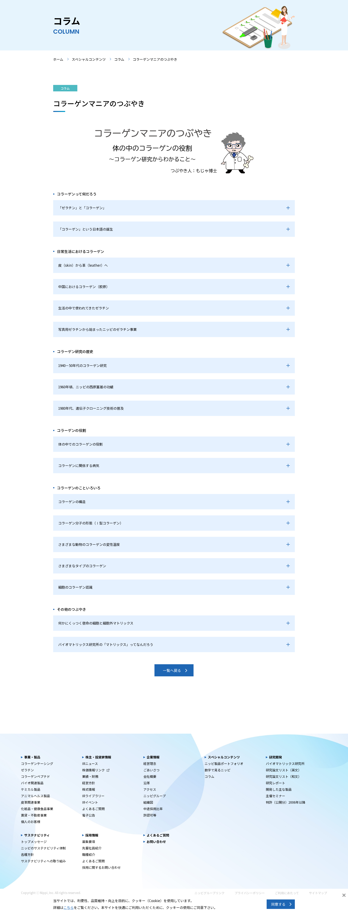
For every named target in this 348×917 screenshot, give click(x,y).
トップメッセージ (34, 841)
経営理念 (149, 763)
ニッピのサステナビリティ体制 (43, 848)
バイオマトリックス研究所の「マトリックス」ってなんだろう (105, 644)
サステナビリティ (37, 835)
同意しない (344, 895)
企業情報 (153, 757)
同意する (278, 904)
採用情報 (91, 835)
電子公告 (88, 815)
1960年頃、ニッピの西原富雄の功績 (85, 386)
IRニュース (90, 763)
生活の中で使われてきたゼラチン (83, 307)
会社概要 (149, 776)
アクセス (149, 789)
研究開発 (275, 757)
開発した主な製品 (279, 789)
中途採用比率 (153, 808)
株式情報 (88, 789)
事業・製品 (32, 757)
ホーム (58, 59)
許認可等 (149, 815)
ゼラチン (27, 770)
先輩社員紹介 (92, 848)
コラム (119, 59)
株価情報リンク (93, 770)
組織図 (148, 802)
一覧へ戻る (172, 670)
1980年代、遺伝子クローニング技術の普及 (91, 408)
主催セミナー (275, 795)
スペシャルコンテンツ (89, 59)
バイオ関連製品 (32, 782)
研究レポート (275, 782)
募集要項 (88, 841)
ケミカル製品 (30, 789)
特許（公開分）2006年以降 (285, 802)
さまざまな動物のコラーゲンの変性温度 (89, 544)
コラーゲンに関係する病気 (78, 465)
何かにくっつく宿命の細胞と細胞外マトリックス (95, 623)
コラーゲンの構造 (72, 501)
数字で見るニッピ (217, 770)
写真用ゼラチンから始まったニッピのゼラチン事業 (97, 329)
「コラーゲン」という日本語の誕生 (85, 229)
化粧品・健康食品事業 (37, 808)
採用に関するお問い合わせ (101, 867)
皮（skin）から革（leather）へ (83, 265)
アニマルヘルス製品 (35, 795)
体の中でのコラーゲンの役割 (80, 444)
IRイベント (90, 802)
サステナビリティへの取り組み (43, 861)
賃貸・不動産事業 (34, 815)
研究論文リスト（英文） (283, 770)
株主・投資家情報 (98, 757)
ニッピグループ (154, 795)
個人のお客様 (30, 821)
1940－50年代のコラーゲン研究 (82, 365)
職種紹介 (88, 854)
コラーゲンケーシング (37, 763)
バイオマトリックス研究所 (285, 763)
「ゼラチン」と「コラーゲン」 (82, 207)
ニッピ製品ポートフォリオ (224, 763)
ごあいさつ (151, 770)
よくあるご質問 (93, 808)
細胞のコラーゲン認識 (75, 587)
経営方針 (88, 782)
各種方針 (27, 854)
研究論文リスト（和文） (283, 776)
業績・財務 (90, 776)
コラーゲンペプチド (35, 776)
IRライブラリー (93, 795)
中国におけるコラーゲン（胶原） (84, 286)
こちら (68, 907)
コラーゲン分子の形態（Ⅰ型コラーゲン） (90, 522)
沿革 (146, 782)
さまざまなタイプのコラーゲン (82, 565)
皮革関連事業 (30, 802)
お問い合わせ (156, 841)
